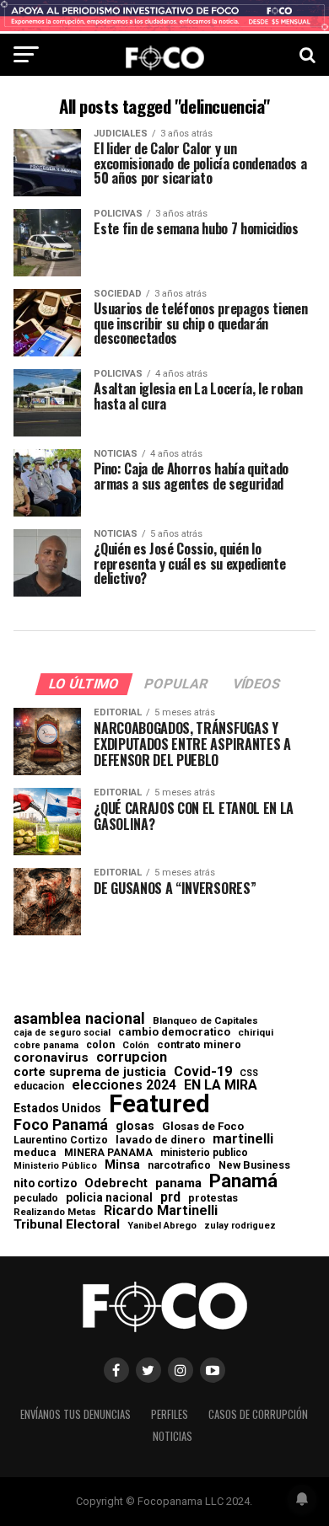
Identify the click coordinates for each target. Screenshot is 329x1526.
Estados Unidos (57, 1109)
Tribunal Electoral (66, 1224)
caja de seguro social (62, 1033)
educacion (38, 1086)
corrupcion (131, 1057)
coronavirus (51, 1058)
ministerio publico (204, 1153)
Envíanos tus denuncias (75, 1414)
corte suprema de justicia (89, 1072)
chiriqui (255, 1032)
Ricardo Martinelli (161, 1211)
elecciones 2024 (124, 1085)
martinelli (243, 1139)
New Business (254, 1165)
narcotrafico (179, 1165)
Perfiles (169, 1414)
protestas (213, 1198)
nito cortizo (45, 1184)
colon (100, 1045)
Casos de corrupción (258, 1414)
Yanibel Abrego (162, 1225)
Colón (135, 1045)
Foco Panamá (60, 1124)
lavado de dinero (160, 1140)
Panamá (243, 1180)
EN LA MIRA (220, 1085)
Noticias (172, 1436)
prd (170, 1197)
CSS (249, 1074)
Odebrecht (116, 1183)
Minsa (122, 1164)
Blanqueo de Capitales (205, 1021)
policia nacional (109, 1198)
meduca (35, 1153)
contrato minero (199, 1045)
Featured (159, 1104)
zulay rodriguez (240, 1226)
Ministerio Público (55, 1166)
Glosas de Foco (203, 1126)
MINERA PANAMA (108, 1153)
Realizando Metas (54, 1212)
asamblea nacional (79, 1018)
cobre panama (45, 1046)
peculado (35, 1198)
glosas (135, 1126)
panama (178, 1183)
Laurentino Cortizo (60, 1140)
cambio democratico (174, 1032)
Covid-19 (203, 1072)
